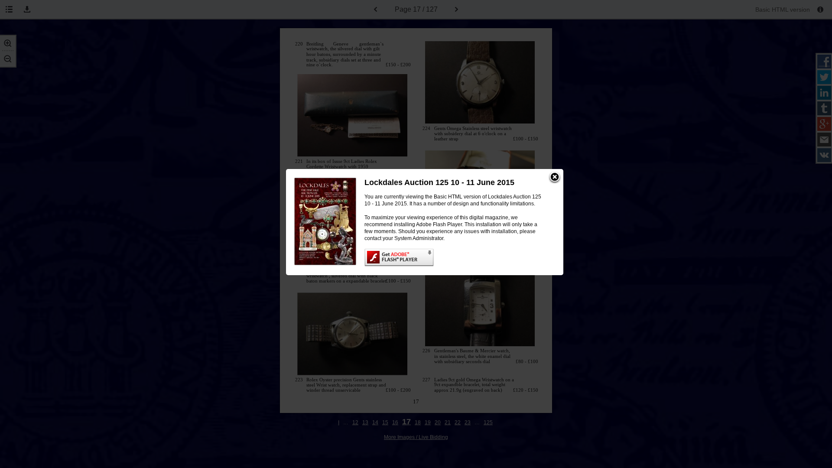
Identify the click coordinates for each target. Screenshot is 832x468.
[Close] (554, 177)
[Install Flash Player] (455, 257)
